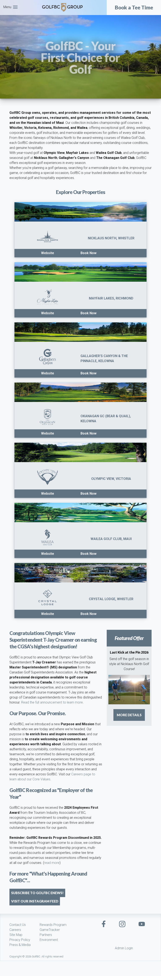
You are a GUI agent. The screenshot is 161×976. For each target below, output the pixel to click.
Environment (49, 940)
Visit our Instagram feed (34, 901)
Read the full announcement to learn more (52, 702)
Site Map (15, 935)
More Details (129, 715)
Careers (15, 930)
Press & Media (20, 945)
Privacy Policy (19, 940)
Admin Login (124, 948)
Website (47, 253)
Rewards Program (53, 925)
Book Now (88, 253)
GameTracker (50, 930)
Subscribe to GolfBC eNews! (37, 893)
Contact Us (17, 925)
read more (52, 863)
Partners (46, 935)
